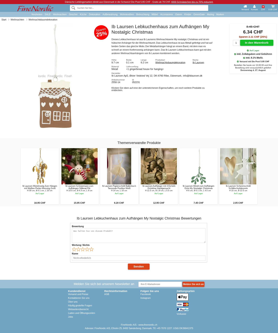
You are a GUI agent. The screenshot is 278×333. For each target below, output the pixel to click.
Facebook (145, 294)
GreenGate (199, 14)
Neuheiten (37, 14)
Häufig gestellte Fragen (80, 305)
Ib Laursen (198, 62)
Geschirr (73, 14)
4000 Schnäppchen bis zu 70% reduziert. (192, 2)
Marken (220, 14)
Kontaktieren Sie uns (78, 298)
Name (75, 253)
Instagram (145, 298)
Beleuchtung (142, 14)
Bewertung (78, 226)
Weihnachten (60, 14)
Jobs (70, 317)
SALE (48, 14)
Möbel (155, 14)
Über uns (72, 302)
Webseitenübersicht (78, 309)
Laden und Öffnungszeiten (81, 313)
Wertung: (81, 245)
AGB (106, 294)
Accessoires (166, 14)
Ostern (178, 14)
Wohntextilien (127, 14)
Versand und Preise (78, 294)
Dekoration (94, 14)
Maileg (210, 14)
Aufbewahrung (110, 14)
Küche (83, 14)
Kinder (187, 14)
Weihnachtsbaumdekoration (170, 62)
